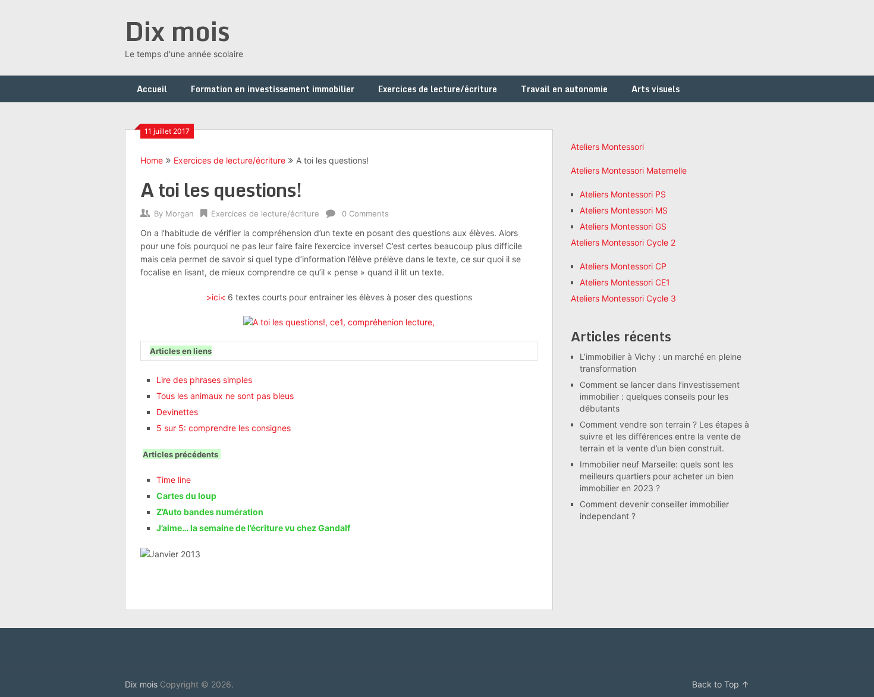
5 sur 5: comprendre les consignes (223, 428)
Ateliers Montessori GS (623, 226)
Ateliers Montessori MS (624, 210)
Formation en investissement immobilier (272, 89)
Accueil (152, 89)
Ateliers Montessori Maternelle (629, 170)
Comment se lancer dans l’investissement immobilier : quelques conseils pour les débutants (660, 396)
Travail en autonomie (564, 89)
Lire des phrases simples (204, 380)
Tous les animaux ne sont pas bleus (225, 396)
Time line (173, 480)
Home (151, 160)
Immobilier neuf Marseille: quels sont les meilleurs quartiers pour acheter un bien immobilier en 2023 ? (657, 476)
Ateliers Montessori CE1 (625, 282)
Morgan (179, 213)
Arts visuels (655, 89)
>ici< (215, 297)
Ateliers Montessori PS (623, 194)
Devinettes (177, 412)
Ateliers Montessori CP (623, 266)
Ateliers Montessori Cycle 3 (623, 298)
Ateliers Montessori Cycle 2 (623, 242)
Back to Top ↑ (720, 684)
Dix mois (177, 31)
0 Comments (365, 213)
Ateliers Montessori (607, 147)
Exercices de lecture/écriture (437, 89)
